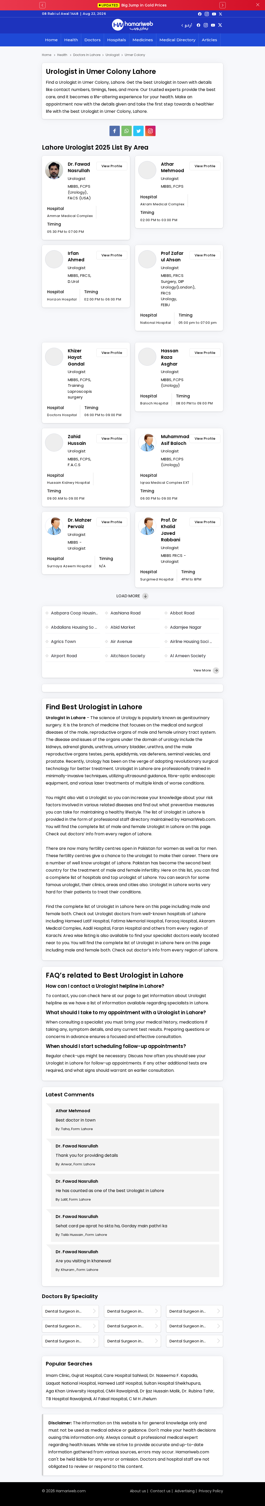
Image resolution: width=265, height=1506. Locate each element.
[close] (258, 5)
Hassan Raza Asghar (169, 357)
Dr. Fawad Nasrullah (79, 167)
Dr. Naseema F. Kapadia (173, 1375)
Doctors (92, 39)
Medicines (142, 39)
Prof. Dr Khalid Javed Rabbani (170, 530)
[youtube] (214, 13)
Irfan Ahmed (76, 256)
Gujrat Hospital (86, 1375)
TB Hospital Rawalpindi (68, 1399)
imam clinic (58, 1375)
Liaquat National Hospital (71, 1383)
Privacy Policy (211, 1491)
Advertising (185, 1491)
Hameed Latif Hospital (120, 1383)
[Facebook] (114, 131)
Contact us (160, 1491)
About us (138, 1491)
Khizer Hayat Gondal (76, 357)
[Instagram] (206, 13)
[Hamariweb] (132, 25)
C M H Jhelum (143, 1399)
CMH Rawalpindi (122, 1391)
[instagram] (150, 131)
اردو (188, 26)
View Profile (111, 166)
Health (71, 39)
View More (202, 670)
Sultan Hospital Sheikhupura (172, 1383)
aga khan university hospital (75, 1391)
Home (51, 39)
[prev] (42, 5)
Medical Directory (177, 39)
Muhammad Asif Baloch (174, 439)
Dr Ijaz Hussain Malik (160, 1391)
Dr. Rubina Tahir (198, 1391)
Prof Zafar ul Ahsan (172, 256)
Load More (128, 596)
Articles (209, 39)
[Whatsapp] (126, 131)
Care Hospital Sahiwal (126, 1375)
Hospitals (116, 39)
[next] (222, 5)
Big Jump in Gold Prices (134, 5)
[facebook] (199, 13)
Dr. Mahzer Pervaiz (80, 523)
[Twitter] (138, 131)
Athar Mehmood (172, 167)
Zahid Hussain (77, 439)
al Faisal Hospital (110, 1399)
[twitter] (220, 13)
